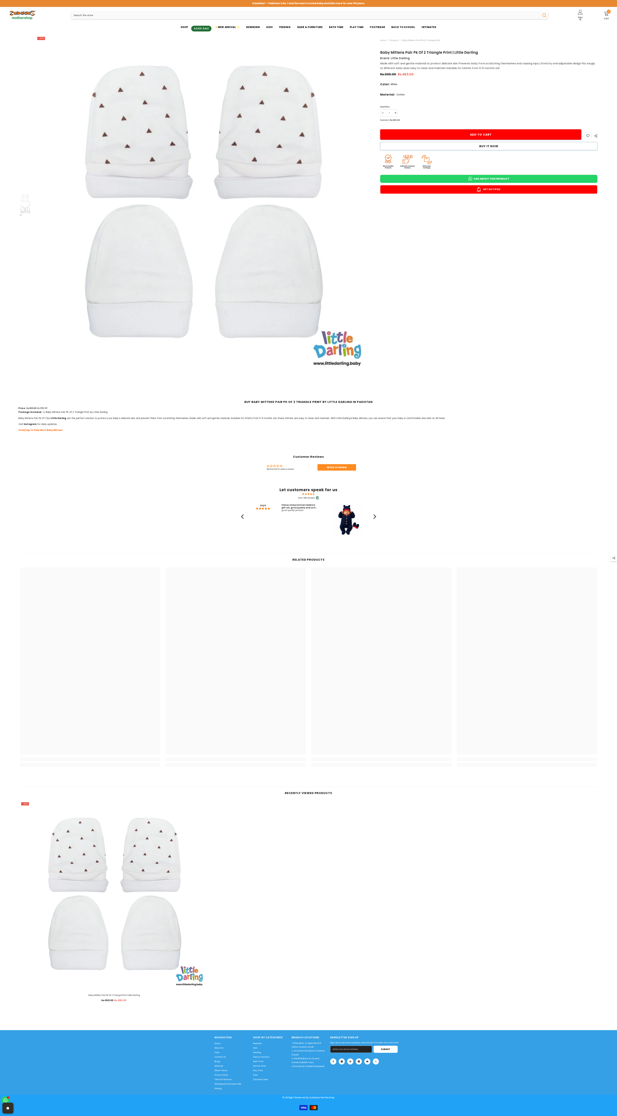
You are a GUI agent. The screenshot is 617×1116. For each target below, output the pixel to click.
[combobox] (305, 15)
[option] (308, 3)
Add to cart (481, 135)
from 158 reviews (306, 497)
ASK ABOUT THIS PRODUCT (491, 178)
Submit (385, 1049)
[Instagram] (342, 1061)
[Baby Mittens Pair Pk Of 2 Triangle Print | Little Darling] (114, 895)
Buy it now (488, 146)
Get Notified (491, 189)
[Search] (310, 15)
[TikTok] (359, 1061)
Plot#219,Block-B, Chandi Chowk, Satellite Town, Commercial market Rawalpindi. (308, 1062)
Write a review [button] (337, 467)
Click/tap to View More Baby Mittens (40, 430)
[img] (308, 494)
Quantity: (385, 106)
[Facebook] (333, 1061)
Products (394, 40)
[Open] (7, 1108)
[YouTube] (367, 1061)
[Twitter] (376, 1061)
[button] (243, 516)
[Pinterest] (350, 1061)
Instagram (30, 424)
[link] (588, 136)
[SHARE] (594, 136)
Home (383, 40)
